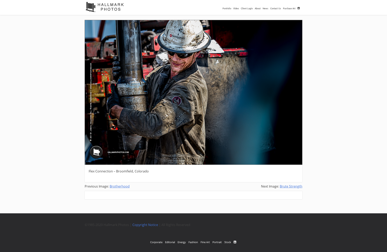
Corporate (156, 242)
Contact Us (275, 8)
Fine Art (205, 242)
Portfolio (227, 8)
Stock (227, 242)
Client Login (247, 8)
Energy (182, 242)
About (258, 8)
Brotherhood (120, 186)
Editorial (170, 242)
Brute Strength (291, 186)
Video (236, 8)
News (265, 8)
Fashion (193, 242)
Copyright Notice (145, 225)
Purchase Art (289, 8)
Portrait (217, 242)
